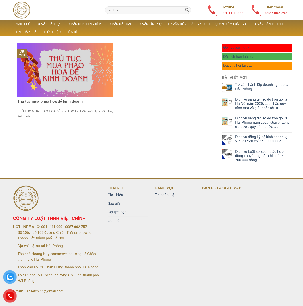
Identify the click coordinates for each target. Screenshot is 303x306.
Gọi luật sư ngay (236, 47)
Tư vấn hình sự (149, 24)
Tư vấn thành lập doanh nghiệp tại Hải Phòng (262, 87)
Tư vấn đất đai (119, 24)
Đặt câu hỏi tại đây (237, 65)
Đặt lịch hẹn (117, 212)
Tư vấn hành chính (267, 24)
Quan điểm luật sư (230, 24)
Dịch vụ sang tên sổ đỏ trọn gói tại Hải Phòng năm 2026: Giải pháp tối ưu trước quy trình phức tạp (262, 122)
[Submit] (187, 10)
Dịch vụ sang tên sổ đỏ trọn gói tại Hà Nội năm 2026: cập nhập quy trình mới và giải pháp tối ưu (261, 103)
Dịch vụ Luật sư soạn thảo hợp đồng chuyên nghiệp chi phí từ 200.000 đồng (259, 156)
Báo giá (114, 203)
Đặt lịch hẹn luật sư (238, 56)
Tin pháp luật (27, 32)
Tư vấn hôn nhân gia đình (189, 24)
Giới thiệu (52, 32)
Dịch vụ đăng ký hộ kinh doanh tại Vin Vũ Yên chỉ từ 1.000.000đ (261, 139)
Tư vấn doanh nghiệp (83, 24)
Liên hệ (72, 32)
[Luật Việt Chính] (55, 10)
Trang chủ (21, 24)
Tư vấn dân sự (48, 24)
